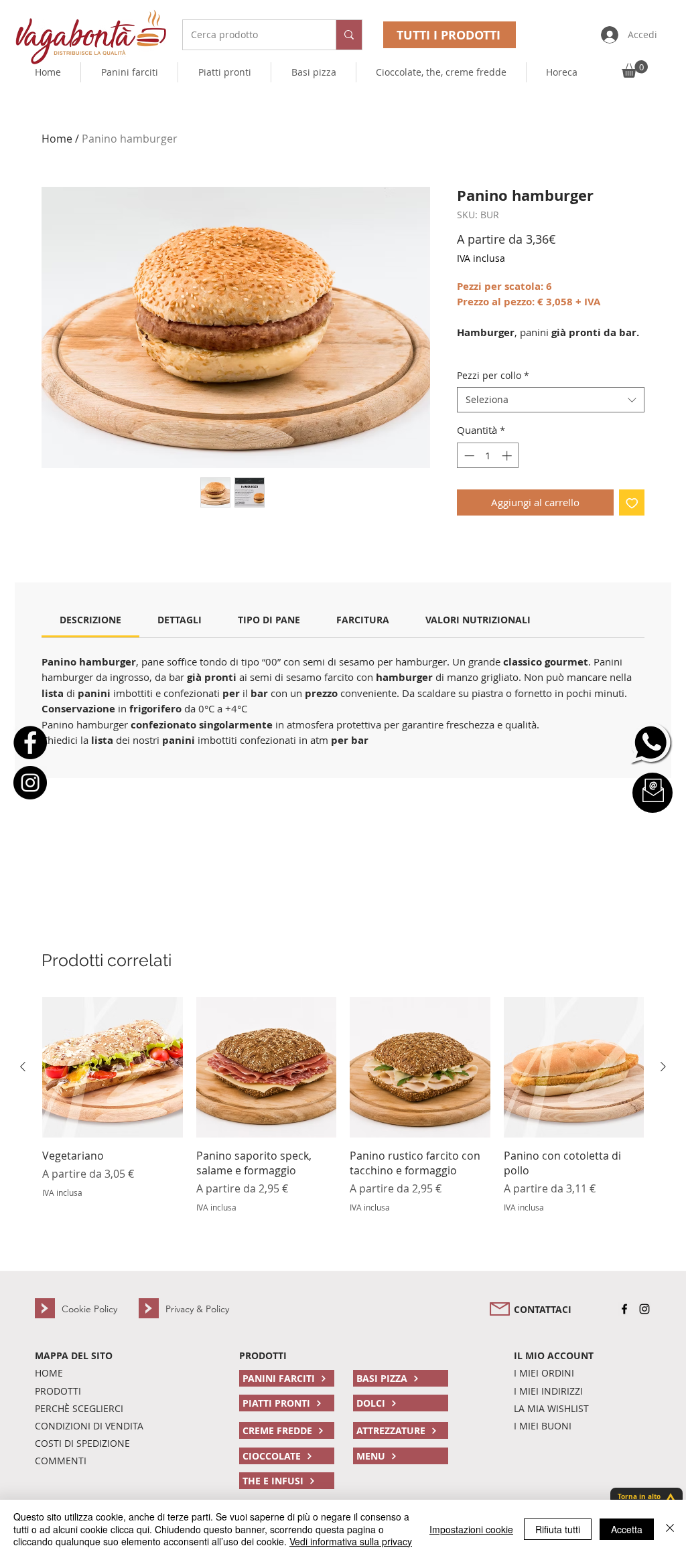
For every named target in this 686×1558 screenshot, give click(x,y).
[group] (343, 1105)
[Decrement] (468, 455)
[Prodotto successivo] (663, 1067)
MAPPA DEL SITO (74, 1355)
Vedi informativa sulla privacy (350, 1541)
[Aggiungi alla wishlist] (632, 502)
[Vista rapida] (112, 1067)
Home (57, 138)
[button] (441, 72)
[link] (90, 619)
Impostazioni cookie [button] (471, 1529)
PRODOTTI (263, 1355)
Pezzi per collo (493, 375)
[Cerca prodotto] (349, 35)
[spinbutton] (488, 455)
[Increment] (508, 455)
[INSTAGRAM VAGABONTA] (644, 1309)
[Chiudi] (670, 1528)
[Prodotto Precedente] (23, 1067)
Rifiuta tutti (557, 1529)
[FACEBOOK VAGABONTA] (624, 1309)
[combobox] (550, 399)
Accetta (626, 1529)
